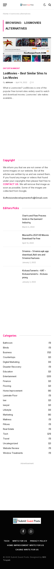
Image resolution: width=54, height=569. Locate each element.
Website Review (11, 448)
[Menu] (5, 4)
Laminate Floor (10, 395)
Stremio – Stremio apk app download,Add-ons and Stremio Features (35, 255)
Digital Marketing (11, 362)
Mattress (7, 419)
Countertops (9, 357)
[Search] (49, 4)
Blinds (6, 347)
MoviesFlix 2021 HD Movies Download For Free (35, 236)
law (4, 400)
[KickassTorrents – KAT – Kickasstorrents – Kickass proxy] (11, 274)
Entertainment (11, 68)
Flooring (7, 386)
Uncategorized (10, 443)
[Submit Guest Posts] (27, 5)
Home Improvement (12, 390)
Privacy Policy (38, 541)
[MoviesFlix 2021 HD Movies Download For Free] (11, 239)
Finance (7, 381)
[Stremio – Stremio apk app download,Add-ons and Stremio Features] (11, 255)
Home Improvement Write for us (25, 545)
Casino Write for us (27, 549)
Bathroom (7, 343)
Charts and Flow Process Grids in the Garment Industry (34, 219)
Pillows (6, 424)
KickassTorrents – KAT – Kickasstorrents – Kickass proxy (35, 274)
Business (7, 352)
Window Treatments (13, 453)
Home (5, 14)
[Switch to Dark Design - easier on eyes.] (44, 4)
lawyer (6, 405)
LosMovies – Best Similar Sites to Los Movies (25, 75)
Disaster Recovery (12, 366)
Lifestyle (7, 410)
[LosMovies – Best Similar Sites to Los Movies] (27, 50)
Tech (5, 434)
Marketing (8, 414)
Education (8, 371)
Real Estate (8, 429)
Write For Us (19, 541)
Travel (6, 438)
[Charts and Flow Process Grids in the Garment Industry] (11, 219)
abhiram (9, 82)
